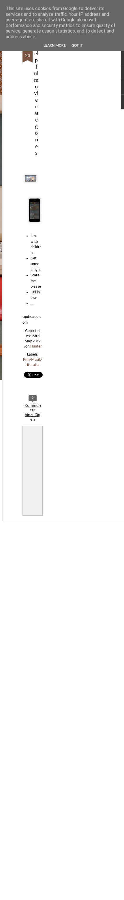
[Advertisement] (74, 135)
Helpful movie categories (36, 99)
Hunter (36, 346)
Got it (77, 45)
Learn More (55, 45)
